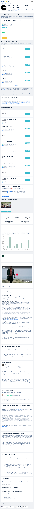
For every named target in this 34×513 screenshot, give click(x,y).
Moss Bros (5, 103)
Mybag (3, 103)
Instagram (15, 319)
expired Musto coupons (16, 91)
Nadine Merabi (28, 101)
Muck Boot (9, 103)
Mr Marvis (13, 102)
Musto (18, 9)
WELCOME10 (25, 9)
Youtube (9, 319)
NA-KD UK (28, 102)
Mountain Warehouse (14, 103)
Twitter (18, 319)
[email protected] (6, 285)
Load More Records (5, 196)
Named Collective (8, 102)
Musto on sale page (27, 298)
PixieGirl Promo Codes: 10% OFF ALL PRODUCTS (11, 259)
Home (2, 3)
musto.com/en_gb (18, 409)
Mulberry (24, 101)
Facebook (6, 319)
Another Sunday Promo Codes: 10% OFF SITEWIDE (11, 255)
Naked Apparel (24, 102)
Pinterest (12, 319)
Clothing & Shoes (6, 3)
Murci (19, 103)
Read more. (16, 10)
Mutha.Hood (20, 102)
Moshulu (16, 102)
